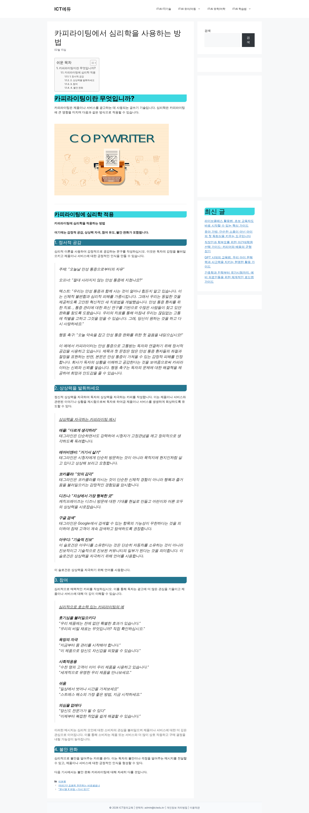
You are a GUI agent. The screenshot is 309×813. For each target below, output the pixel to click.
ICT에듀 (62, 9)
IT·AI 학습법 (239, 9)
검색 (208, 31)
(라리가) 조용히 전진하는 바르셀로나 (79, 785)
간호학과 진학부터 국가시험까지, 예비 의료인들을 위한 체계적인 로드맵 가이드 (229, 277)
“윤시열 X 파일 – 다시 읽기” (74, 789)
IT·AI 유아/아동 (187, 9)
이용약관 (195, 807)
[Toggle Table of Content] (91, 63)
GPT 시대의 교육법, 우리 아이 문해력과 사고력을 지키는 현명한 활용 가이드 (230, 262)
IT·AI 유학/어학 (216, 9)
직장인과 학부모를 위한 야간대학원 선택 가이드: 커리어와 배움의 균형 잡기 (229, 246)
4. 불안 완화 (76, 87)
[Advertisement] (230, 136)
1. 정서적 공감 (77, 76)
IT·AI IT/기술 (163, 9)
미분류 (62, 781)
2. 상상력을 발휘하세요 (82, 80)
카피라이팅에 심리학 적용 (80, 72)
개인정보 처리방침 (177, 807)
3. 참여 (74, 84)
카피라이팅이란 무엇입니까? (77, 68)
